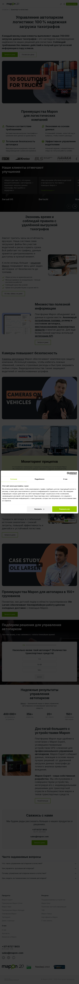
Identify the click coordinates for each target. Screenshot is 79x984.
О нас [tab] (65, 479)
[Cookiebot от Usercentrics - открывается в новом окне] (68, 473)
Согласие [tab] (13, 479)
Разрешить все (64, 509)
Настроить (38, 509)
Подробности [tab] (39, 479)
